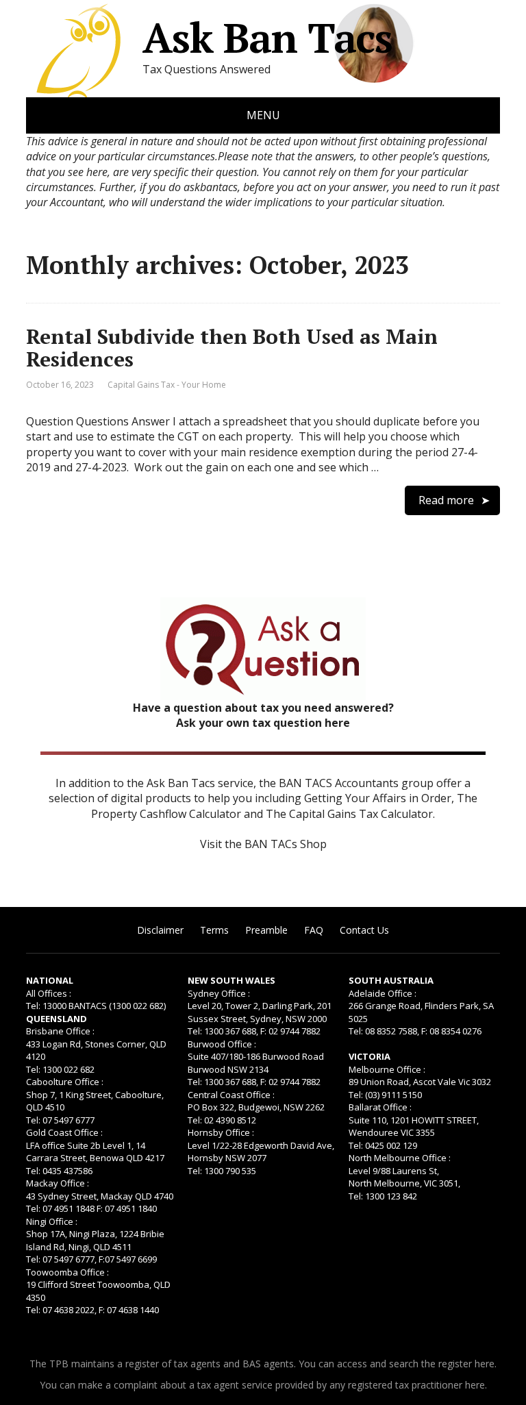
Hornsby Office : (221, 1132)
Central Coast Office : (231, 1095)
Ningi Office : (51, 1221)
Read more (446, 500)
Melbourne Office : (387, 1069)
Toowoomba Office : (67, 1272)
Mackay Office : (57, 1183)
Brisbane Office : (60, 1031)
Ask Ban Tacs (267, 38)
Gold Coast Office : (64, 1132)
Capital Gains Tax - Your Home (167, 384)
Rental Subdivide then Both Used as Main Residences (232, 348)
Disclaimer (160, 929)
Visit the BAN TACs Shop (263, 843)
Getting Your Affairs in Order (377, 798)
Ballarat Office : (380, 1107)
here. (486, 1363)
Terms (214, 929)
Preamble (266, 929)
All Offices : (48, 993)
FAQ (313, 929)
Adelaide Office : (382, 993)
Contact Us (364, 929)
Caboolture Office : (64, 1081)
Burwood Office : (222, 1044)
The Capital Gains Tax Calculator (349, 813)
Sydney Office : (219, 993)
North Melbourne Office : (400, 1158)
